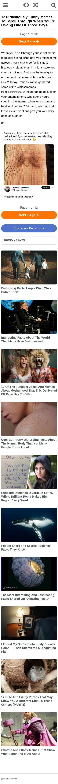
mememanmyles (16, 92)
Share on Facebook (29, 228)
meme (16, 62)
